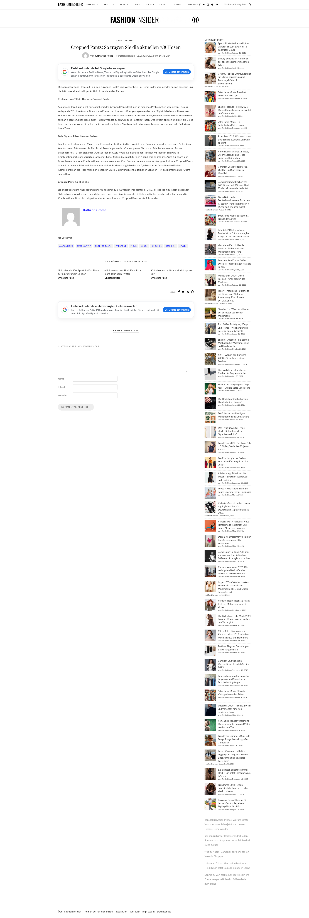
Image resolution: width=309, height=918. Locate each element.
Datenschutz (164, 911)
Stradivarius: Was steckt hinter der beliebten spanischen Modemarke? (233, 312)
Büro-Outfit (84, 246)
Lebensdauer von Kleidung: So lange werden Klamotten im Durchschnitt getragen (233, 679)
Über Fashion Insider (69, 911)
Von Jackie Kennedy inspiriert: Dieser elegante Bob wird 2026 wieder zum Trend (234, 724)
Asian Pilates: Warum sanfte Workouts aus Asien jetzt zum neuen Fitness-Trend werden (226, 824)
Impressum (148, 911)
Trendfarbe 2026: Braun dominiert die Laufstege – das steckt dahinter (233, 788)
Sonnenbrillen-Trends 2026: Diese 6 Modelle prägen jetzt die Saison (234, 263)
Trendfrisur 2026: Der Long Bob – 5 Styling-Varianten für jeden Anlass (234, 446)
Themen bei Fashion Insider (98, 911)
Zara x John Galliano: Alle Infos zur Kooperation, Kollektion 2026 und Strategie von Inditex (234, 555)
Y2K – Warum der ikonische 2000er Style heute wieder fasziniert (232, 358)
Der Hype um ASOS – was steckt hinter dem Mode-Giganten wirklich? (231, 431)
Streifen (170, 246)
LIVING (163, 4)
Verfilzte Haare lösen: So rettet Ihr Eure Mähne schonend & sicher (234, 603)
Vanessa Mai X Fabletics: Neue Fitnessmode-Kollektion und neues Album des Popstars (233, 524)
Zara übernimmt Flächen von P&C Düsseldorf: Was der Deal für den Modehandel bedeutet (233, 185)
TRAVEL (137, 4)
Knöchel (157, 246)
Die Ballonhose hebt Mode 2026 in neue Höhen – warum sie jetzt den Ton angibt (234, 619)
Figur (134, 246)
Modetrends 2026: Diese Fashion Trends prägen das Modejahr (231, 278)
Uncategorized (126, 40)
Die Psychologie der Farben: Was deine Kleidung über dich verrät (233, 461)
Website (62, 395)
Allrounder (66, 246)
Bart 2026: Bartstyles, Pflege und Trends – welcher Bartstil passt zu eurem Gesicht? (233, 327)
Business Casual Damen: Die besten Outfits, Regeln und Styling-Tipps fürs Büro (232, 803)
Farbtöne (121, 246)
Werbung (135, 911)
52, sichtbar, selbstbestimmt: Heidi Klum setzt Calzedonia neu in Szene (234, 773)
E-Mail (61, 387)
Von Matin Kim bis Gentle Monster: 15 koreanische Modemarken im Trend (231, 248)
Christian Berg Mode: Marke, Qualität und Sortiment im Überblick (232, 170)
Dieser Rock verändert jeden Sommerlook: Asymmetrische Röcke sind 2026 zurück (227, 840)
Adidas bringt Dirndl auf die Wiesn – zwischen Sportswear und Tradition (233, 476)
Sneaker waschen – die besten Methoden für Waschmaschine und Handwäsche (233, 343)
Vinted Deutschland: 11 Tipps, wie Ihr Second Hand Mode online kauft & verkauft (233, 154)
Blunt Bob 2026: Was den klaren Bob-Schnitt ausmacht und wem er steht (234, 139)
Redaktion (121, 911)
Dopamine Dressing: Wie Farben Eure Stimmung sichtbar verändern (234, 540)
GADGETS (177, 4)
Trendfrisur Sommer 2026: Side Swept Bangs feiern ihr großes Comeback (234, 739)
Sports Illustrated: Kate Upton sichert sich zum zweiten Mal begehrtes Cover (233, 46)
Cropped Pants (103, 246)
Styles (183, 246)
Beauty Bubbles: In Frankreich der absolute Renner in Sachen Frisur (233, 61)
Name (61, 378)
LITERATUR (192, 4)
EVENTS (124, 4)
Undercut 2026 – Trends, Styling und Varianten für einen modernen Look (234, 708)
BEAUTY (108, 4)
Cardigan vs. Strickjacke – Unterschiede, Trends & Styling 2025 (233, 664)
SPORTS (150, 4)
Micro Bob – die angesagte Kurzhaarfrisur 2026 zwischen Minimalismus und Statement (233, 634)
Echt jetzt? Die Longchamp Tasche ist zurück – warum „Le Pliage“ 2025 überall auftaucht (233, 233)
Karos (144, 246)
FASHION (91, 4)
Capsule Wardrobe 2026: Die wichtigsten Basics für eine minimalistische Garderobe (233, 570)
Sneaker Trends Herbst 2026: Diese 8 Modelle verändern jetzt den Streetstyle (234, 110)
